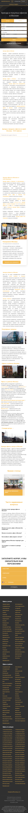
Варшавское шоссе (7, 775)
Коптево (17, 696)
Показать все (6, 660)
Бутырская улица (7, 773)
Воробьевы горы (7, 645)
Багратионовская (7, 616)
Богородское (6, 679)
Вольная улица (18, 779)
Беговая (4, 620)
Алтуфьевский (6, 669)
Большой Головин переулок (20, 764)
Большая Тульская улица (8, 762)
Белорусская (6, 622)
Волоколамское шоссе (8, 779)
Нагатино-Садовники (20, 720)
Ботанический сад (7, 629)
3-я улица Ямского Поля (20, 740)
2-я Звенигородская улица (20, 737)
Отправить (14, 587)
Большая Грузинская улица (8, 756)
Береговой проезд (7, 754)
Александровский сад (20, 606)
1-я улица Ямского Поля (20, 735)
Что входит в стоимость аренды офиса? (11, 546)
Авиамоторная (6, 604)
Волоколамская (19, 643)
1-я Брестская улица (7, 733)
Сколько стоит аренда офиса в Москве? (11, 510)
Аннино (4, 612)
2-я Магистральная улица (8, 740)
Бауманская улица (19, 752)
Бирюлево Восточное (8, 677)
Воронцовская (18, 645)
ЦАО (17, 203)
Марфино (17, 708)
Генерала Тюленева (19, 647)
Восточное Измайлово (8, 683)
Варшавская (6, 635)
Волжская (5, 643)
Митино (4, 714)
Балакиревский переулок (20, 750)
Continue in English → (14, 4)
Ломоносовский (6, 706)
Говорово (5, 649)
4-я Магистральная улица (8, 744)
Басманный (5, 673)
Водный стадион (19, 639)
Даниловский (6, 689)
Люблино (5, 708)
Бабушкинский (18, 671)
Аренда (7, 20)
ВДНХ (16, 635)
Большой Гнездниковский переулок (8, 764)
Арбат (16, 669)
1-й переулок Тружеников (20, 731)
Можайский (18, 714)
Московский (5, 720)
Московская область (20, 718)
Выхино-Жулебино (7, 685)
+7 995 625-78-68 (17, 1)
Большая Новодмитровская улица (20, 756)
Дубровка (5, 658)
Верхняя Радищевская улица (8, 777)
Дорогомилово (6, 691)
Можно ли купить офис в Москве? (12, 533)
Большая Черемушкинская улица (20, 762)
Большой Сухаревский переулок (8, 771)
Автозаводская (18, 604)
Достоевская (18, 656)
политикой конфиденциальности (17, 592)
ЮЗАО (11, 389)
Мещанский (18, 712)
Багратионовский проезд (20, 748)
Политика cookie (20, 800)
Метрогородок (6, 712)
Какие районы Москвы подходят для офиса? (13, 541)
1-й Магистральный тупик (8, 731)
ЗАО (12, 205)
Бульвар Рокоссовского (20, 631)
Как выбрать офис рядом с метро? (12, 536)
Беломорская (18, 620)
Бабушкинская (18, 614)
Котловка (17, 698)
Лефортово (5, 704)
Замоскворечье (19, 691)
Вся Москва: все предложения (14, 43)
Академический (6, 666)
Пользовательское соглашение (14, 797)
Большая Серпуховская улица (8, 760)
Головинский (6, 687)
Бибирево (5, 625)
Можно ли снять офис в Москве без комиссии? (12, 528)
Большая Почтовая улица (8, 758)
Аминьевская (6, 610)
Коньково (5, 696)
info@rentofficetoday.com (14, 792)
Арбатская (17, 612)
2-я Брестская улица (7, 737)
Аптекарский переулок (20, 746)
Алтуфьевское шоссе (7, 746)
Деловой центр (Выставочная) (20, 651)
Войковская (5, 641)
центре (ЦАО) (4, 386)
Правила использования (9, 800)
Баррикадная (6, 618)
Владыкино (5, 639)
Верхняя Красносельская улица (20, 775)
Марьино (17, 710)
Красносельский (6, 700)
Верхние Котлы (6, 637)
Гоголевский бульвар (20, 783)
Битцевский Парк (7, 627)
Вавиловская (18, 633)
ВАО (4, 681)
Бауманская (18, 618)
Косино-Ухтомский (7, 698)
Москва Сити (18, 716)
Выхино (4, 647)
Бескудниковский (7, 675)
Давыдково (18, 649)
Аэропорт (5, 614)
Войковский (18, 681)
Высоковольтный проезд (20, 781)
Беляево (17, 622)
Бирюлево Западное (20, 677)
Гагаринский (18, 685)
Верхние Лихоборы (19, 637)
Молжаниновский (7, 716)
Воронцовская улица (7, 781)
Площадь (4, 32)
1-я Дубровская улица (20, 733)
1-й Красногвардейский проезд (20, 729)
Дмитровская (18, 654)
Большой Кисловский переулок (20, 767)
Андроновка (18, 610)
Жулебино (17, 658)
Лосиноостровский (19, 706)
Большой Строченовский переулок (20, 769)
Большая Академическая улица (20, 754)
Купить (20, 20)
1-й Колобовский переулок (8, 729)
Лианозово (17, 704)
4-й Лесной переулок (7, 742)
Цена (3, 36)
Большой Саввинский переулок (8, 769)
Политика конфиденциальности (14, 798)
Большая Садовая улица (20, 758)
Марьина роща (6, 710)
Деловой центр (6, 651)
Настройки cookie (14, 802)
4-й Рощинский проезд (20, 742)
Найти (14, 39)
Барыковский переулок (8, 752)
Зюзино (17, 693)
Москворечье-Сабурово (8, 718)
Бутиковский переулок (20, 771)
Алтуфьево (17, 608)
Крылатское (18, 700)
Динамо (4, 654)
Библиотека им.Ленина (20, 625)
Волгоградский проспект (20, 641)
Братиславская (18, 629)
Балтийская (18, 616)
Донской (17, 689)
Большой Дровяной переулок (8, 767)
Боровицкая (18, 627)
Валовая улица (18, 773)
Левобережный (18, 702)
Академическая (6, 606)
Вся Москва (18, 683)
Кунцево (5, 702)
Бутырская (5, 633)
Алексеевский (18, 666)
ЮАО (8, 403)
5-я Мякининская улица (20, 744)
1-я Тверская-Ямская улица (8, 735)
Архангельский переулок (8, 748)
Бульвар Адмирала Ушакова (8, 631)
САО (8, 205)
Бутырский (17, 679)
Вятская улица (6, 783)
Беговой (17, 673)
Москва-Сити (17, 202)
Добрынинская (6, 656)
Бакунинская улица (7, 750)
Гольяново (17, 687)
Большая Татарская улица (20, 760)
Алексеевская (6, 608)
